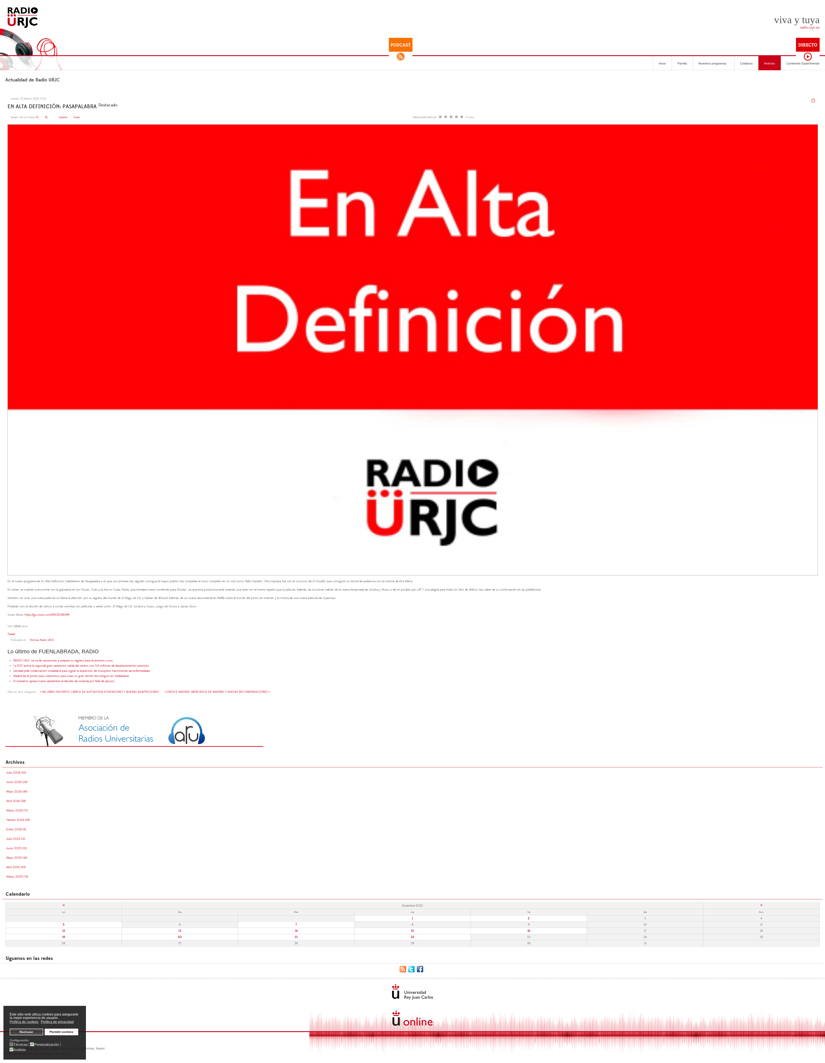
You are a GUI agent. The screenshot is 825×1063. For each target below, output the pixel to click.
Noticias (769, 63)
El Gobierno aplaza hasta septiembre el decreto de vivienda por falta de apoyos (64, 681)
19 (63, 937)
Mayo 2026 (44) (16, 792)
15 (412, 931)
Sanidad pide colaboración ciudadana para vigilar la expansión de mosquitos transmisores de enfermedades (81, 671)
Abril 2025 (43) (16, 867)
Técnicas (21, 1044)
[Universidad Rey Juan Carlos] (412, 992)
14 (296, 931)
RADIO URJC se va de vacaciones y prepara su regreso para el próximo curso (63, 661)
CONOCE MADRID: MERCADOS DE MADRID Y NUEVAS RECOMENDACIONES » (217, 692)
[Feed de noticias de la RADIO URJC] (404, 969)
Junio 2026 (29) (17, 782)
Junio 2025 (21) (16, 848)
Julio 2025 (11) (15, 839)
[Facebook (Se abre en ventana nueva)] (421, 969)
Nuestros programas (712, 63)
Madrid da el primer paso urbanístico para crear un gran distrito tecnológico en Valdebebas (71, 676)
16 (528, 931)
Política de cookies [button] (24, 1022)
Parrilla (682, 63)
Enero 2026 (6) (16, 829)
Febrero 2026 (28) (18, 820)
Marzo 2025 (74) (17, 877)
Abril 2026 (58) (16, 801)
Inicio (662, 63)
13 (180, 931)
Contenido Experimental (803, 63)
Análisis (20, 1050)
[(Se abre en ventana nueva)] (134, 730)
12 (63, 931)
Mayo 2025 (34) (16, 858)
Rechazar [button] (26, 1032)
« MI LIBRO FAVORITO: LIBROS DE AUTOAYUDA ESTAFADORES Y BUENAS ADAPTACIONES (99, 692)
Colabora (746, 63)
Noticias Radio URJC (42, 640)
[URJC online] (412, 1018)
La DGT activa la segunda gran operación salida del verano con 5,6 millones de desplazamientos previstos (81, 666)
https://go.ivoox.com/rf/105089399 (46, 615)
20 (180, 937)
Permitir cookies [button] (61, 1032)
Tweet (11, 634)
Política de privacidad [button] (57, 1022)
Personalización (46, 1044)
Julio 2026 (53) (16, 773)
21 (296, 937)
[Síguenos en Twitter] (412, 969)
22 (412, 937)
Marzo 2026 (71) (17, 811)
